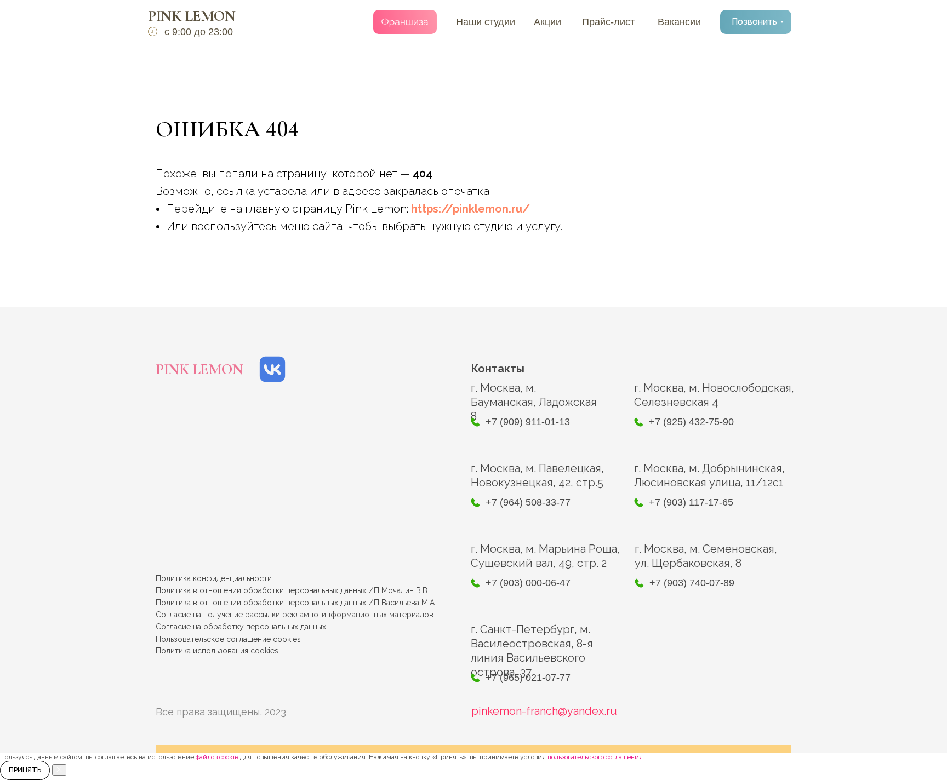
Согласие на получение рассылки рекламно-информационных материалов (294, 614)
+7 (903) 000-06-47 (528, 582)
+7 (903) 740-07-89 (691, 582)
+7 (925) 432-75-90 (691, 421)
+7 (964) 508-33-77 (528, 502)
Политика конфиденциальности (214, 578)
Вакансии (679, 21)
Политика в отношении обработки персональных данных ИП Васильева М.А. (296, 602)
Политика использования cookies (217, 650)
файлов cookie (217, 757)
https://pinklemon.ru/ (470, 208)
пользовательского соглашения (595, 757)
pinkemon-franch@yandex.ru (544, 711)
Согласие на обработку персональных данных (241, 626)
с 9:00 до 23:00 (198, 31)
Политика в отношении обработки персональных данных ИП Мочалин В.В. (292, 590)
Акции (547, 21)
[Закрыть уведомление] (59, 770)
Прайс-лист (608, 21)
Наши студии (485, 21)
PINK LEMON (191, 16)
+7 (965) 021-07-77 (528, 677)
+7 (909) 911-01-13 (528, 421)
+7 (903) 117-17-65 (691, 502)
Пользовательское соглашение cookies (228, 639)
